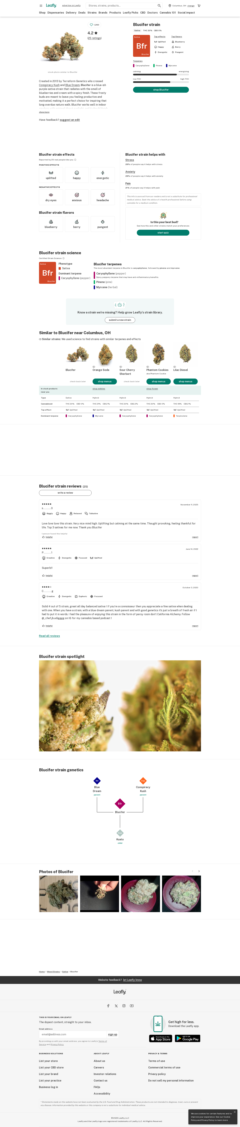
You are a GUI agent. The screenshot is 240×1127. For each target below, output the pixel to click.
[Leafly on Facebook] (108, 1005)
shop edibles (99, 389)
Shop (42, 12)
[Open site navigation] (41, 6)
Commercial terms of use (164, 1067)
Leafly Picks (130, 12)
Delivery (71, 12)
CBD (142, 12)
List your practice (50, 1080)
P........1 (47, 552)
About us (99, 1061)
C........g (48, 591)
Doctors (152, 12)
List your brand (48, 1074)
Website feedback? (120, 979)
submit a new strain (120, 320)
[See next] (199, 871)
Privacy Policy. (57, 1044)
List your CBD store (51, 1067)
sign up (112, 1034)
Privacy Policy (207, 1120)
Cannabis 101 (168, 12)
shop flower (152, 389)
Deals (82, 12)
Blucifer (74, 972)
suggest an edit (70, 119)
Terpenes (138, 61)
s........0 (47, 508)
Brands (103, 12)
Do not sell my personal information (171, 1080)
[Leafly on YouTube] (132, 1006)
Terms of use (156, 1061)
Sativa (65, 972)
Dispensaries (56, 12)
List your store (48, 1061)
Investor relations (105, 1074)
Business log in (48, 1087)
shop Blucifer (161, 89)
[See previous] (192, 871)
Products (115, 12)
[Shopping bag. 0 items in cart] (199, 6)
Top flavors (176, 36)
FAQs (97, 1087)
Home (42, 972)
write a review (65, 492)
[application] (120, 705)
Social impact (186, 12)
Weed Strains (53, 972)
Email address (46, 1029)
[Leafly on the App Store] (160, 1038)
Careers (99, 1067)
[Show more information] (75, 159)
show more (44, 112)
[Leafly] (51, 6)
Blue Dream (72, 85)
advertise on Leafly (71, 5)
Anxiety (130, 171)
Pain (128, 183)
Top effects (159, 36)
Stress (129, 160)
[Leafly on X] (116, 1006)
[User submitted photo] (58, 894)
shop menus (105, 381)
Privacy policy (157, 1074)
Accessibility (102, 1093)
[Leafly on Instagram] (124, 1006)
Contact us (100, 1080)
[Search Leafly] (159, 6)
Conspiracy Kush (49, 85)
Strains (92, 12)
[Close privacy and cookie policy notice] (234, 1112)
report (195, 537)
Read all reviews (49, 635)
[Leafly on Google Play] (187, 1038)
